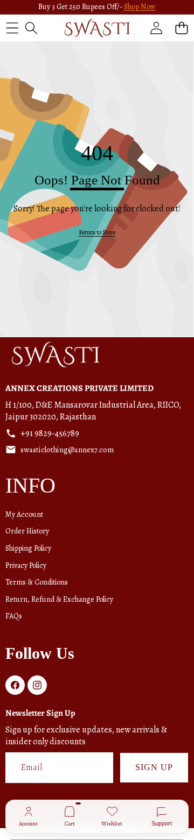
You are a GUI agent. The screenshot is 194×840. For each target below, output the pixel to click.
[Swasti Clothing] (96, 28)
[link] (97, 232)
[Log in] (156, 28)
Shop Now (140, 7)
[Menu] (12, 28)
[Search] (31, 28)
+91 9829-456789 (49, 433)
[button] (181, 28)
